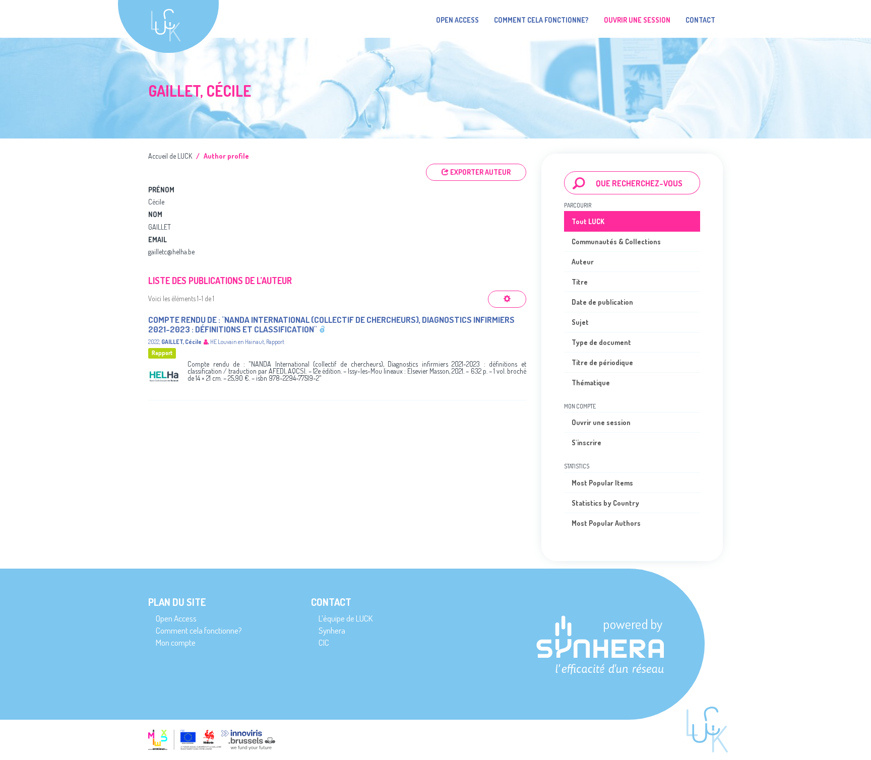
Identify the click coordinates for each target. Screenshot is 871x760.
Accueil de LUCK (170, 156)
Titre (580, 282)
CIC (324, 642)
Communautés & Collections (616, 241)
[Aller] (579, 182)
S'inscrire (586, 442)
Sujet (580, 322)
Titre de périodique (602, 362)
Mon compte (176, 642)
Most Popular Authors (606, 523)
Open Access (457, 20)
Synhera (332, 630)
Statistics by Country (605, 503)
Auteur (583, 261)
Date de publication (602, 302)
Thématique (591, 382)
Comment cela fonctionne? (541, 20)
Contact (700, 20)
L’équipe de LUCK (345, 618)
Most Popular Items (602, 482)
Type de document (601, 342)
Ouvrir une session (601, 422)
